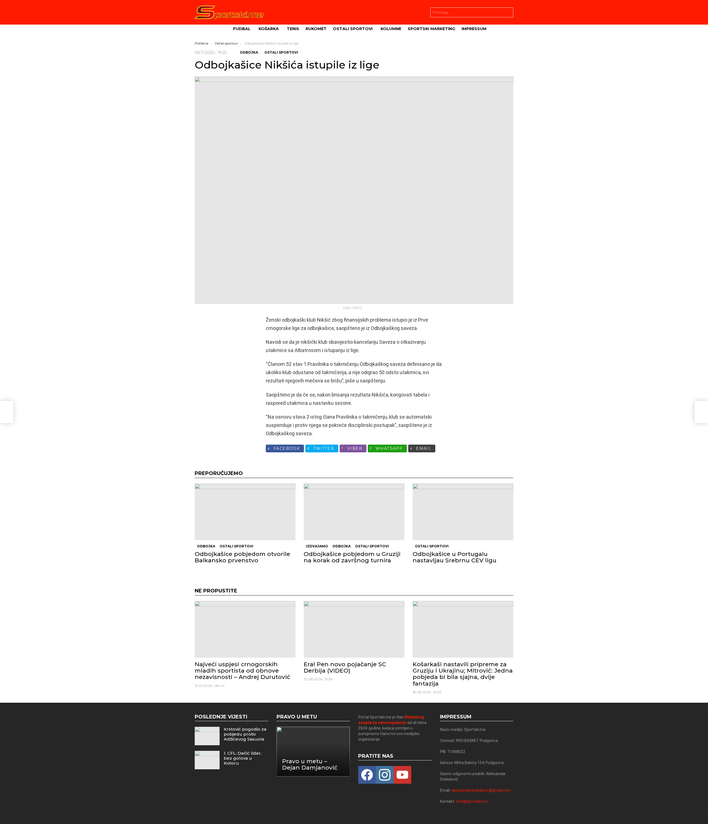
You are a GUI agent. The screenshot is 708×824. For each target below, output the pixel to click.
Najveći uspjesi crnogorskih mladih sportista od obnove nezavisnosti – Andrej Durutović (242, 670)
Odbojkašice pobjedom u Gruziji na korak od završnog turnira (352, 557)
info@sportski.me (472, 801)
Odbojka (206, 546)
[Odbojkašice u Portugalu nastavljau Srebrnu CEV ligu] (463, 512)
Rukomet (316, 28)
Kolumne (391, 28)
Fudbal (242, 28)
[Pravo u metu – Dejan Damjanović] (313, 751)
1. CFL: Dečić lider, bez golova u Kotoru (243, 758)
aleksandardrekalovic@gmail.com (481, 790)
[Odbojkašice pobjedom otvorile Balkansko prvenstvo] (245, 512)
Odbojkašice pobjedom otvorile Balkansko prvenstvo (242, 557)
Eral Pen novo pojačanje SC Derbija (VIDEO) (345, 667)
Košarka (269, 28)
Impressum (474, 28)
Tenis (293, 28)
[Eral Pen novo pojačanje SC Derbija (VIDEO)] (354, 629)
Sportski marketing (431, 28)
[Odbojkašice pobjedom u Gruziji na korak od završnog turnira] (354, 512)
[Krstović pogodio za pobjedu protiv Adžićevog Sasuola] (207, 736)
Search (507, 13)
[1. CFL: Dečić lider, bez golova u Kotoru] (207, 760)
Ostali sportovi (353, 28)
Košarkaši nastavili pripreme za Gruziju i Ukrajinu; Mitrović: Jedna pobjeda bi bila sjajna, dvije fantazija (463, 674)
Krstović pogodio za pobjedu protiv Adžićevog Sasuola (245, 734)
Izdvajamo (317, 546)
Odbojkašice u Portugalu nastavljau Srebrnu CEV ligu (454, 557)
